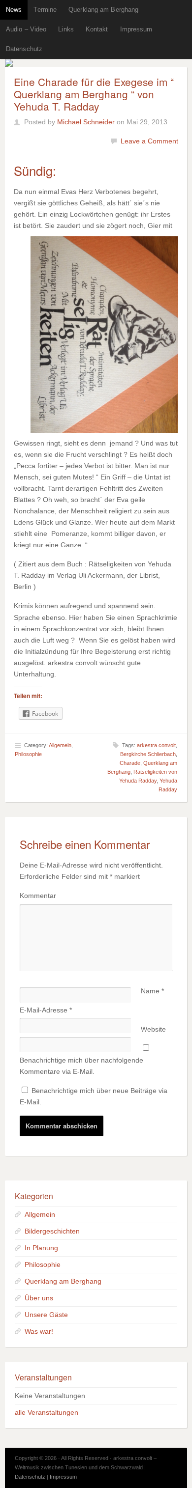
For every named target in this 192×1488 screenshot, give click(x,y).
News (14, 9)
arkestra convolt (156, 745)
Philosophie (28, 754)
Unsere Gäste (46, 1315)
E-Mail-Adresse (46, 1010)
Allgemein (60, 745)
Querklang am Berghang (103, 9)
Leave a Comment (149, 141)
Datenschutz (24, 49)
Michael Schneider (86, 122)
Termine (45, 9)
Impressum (136, 29)
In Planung (41, 1248)
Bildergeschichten (52, 1231)
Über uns (39, 1298)
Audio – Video (26, 29)
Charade (130, 763)
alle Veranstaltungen (46, 1412)
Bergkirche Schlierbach (148, 754)
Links (66, 29)
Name (152, 991)
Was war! (39, 1331)
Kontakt (97, 29)
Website (153, 1029)
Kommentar (38, 895)
